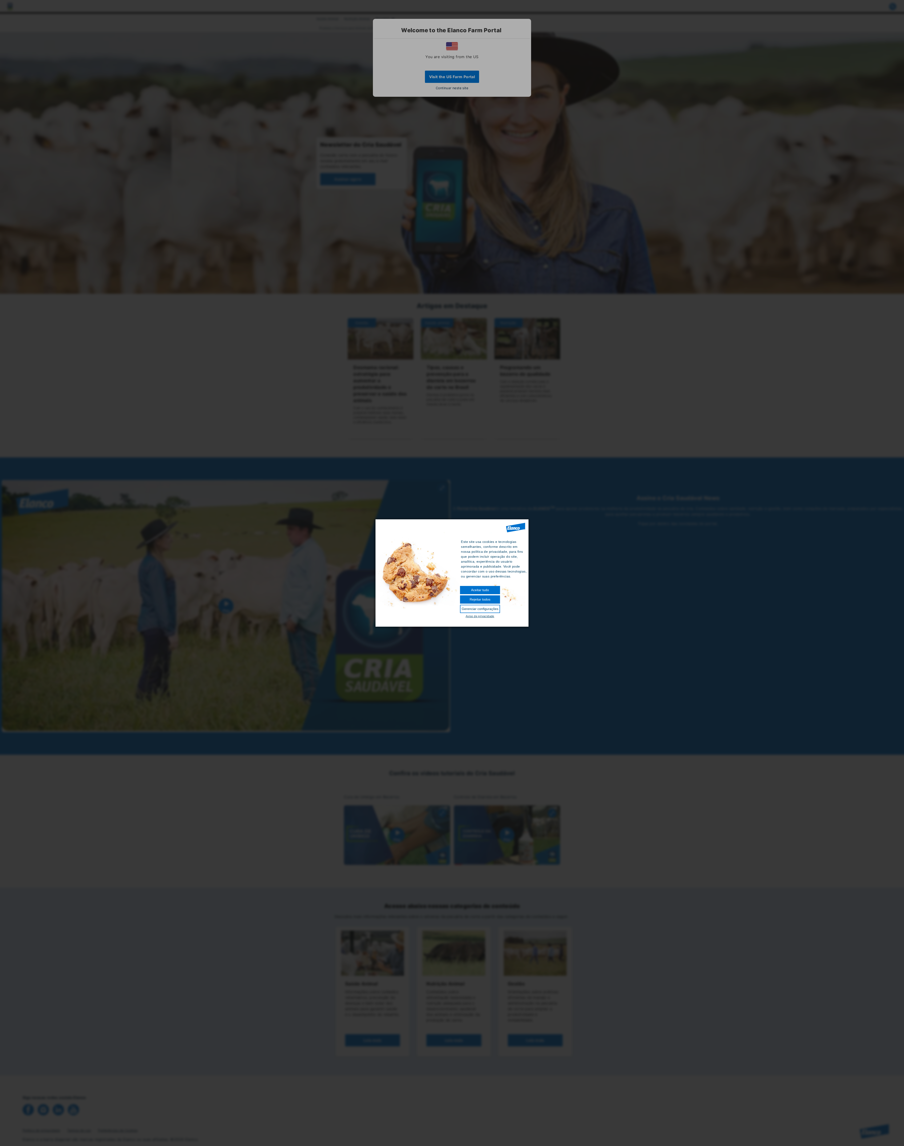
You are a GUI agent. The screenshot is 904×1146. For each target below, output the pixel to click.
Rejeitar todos (480, 599)
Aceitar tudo (480, 590)
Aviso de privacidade (480, 616)
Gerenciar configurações (480, 609)
